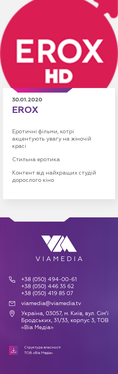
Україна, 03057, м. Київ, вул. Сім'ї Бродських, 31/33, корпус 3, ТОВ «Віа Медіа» (65, 320)
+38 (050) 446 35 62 (47, 286)
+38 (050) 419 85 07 (47, 293)
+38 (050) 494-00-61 (49, 279)
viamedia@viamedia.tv (51, 303)
